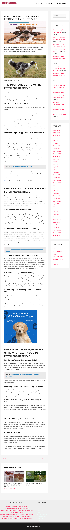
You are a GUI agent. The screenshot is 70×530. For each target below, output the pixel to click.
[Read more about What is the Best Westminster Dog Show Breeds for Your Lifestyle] (14, 476)
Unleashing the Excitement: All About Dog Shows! (59, 105)
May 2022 (55, 188)
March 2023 (56, 172)
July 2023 (55, 161)
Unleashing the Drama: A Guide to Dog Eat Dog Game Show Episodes (59, 95)
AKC (54, 249)
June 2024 (55, 140)
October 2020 (56, 222)
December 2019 (57, 230)
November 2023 (57, 153)
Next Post (45, 459)
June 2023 (55, 164)
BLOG (42, 3)
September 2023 (57, 156)
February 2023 (56, 175)
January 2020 (56, 227)
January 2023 (56, 177)
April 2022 (55, 190)
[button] (53, 3)
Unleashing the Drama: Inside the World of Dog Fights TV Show (59, 59)
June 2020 (55, 225)
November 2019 (57, 232)
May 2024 (55, 143)
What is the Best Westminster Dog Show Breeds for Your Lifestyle (13, 485)
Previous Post (6, 459)
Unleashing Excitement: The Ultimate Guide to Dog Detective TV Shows (59, 112)
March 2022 (56, 193)
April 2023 (55, 169)
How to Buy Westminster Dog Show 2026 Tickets (16, 508)
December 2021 (57, 201)
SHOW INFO (49, 3)
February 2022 (56, 196)
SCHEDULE (56, 262)
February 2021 (56, 217)
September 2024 (57, 135)
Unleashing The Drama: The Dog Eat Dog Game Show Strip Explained (59, 85)
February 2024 (56, 146)
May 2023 (55, 167)
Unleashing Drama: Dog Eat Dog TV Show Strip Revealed (59, 68)
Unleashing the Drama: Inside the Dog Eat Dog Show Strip (59, 76)
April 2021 (55, 211)
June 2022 (55, 185)
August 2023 (56, 159)
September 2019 (57, 235)
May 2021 (55, 209)
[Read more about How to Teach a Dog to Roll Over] (36, 476)
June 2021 (55, 206)
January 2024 (56, 148)
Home (36, 3)
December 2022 (57, 180)
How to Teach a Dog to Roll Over (34, 484)
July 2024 (55, 138)
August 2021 (56, 203)
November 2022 (57, 182)
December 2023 (57, 151)
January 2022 (56, 198)
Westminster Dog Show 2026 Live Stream (16, 506)
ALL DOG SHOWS (61, 3)
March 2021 (56, 214)
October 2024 (56, 132)
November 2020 (57, 219)
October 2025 (56, 130)
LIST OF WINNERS (58, 256)
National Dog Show (58, 259)
